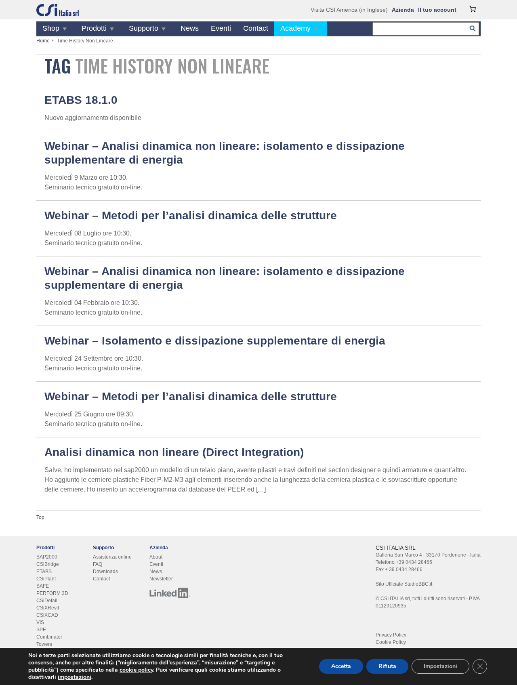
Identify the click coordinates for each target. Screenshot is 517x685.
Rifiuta (387, 666)
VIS (40, 622)
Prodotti (94, 28)
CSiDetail (46, 600)
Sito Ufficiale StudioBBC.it (404, 584)
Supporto (143, 28)
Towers (44, 644)
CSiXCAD (47, 615)
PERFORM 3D (52, 593)
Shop (50, 28)
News (190, 28)
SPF (41, 629)
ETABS (44, 571)
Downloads (105, 571)
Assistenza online (112, 557)
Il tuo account (437, 9)
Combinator (49, 637)
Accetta (341, 666)
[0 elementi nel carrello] (472, 9)
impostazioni (74, 677)
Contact (255, 28)
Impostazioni (440, 666)
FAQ (97, 564)
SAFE (42, 586)
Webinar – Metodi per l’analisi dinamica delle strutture (190, 215)
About (155, 557)
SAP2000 (46, 557)
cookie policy (136, 670)
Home (43, 41)
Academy (295, 28)
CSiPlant (46, 579)
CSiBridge (47, 564)
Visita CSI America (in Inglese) (349, 9)
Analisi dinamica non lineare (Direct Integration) (174, 452)
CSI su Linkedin (169, 593)
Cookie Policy (391, 642)
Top (40, 517)
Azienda (403, 9)
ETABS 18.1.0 (81, 100)
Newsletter (161, 579)
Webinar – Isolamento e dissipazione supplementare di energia (214, 340)
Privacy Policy (391, 635)
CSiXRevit (47, 608)
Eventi (221, 28)
